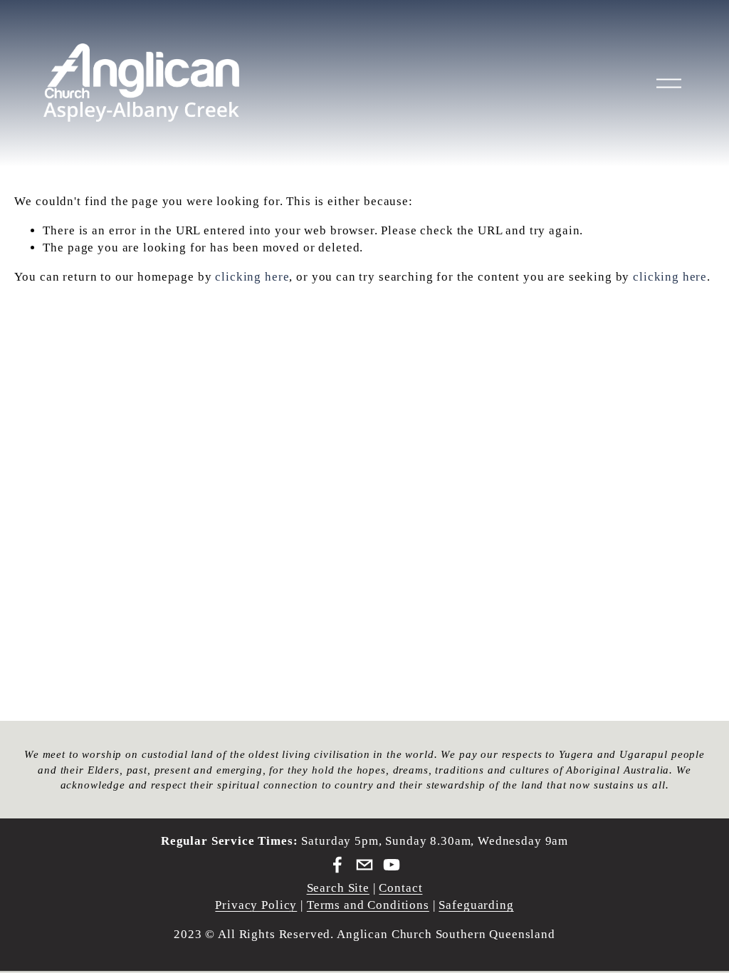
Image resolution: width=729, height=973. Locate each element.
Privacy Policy (256, 905)
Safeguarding (476, 905)
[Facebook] (337, 864)
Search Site (338, 888)
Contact (400, 888)
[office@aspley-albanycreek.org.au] (364, 864)
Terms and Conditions (368, 905)
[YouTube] (391, 864)
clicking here (252, 276)
